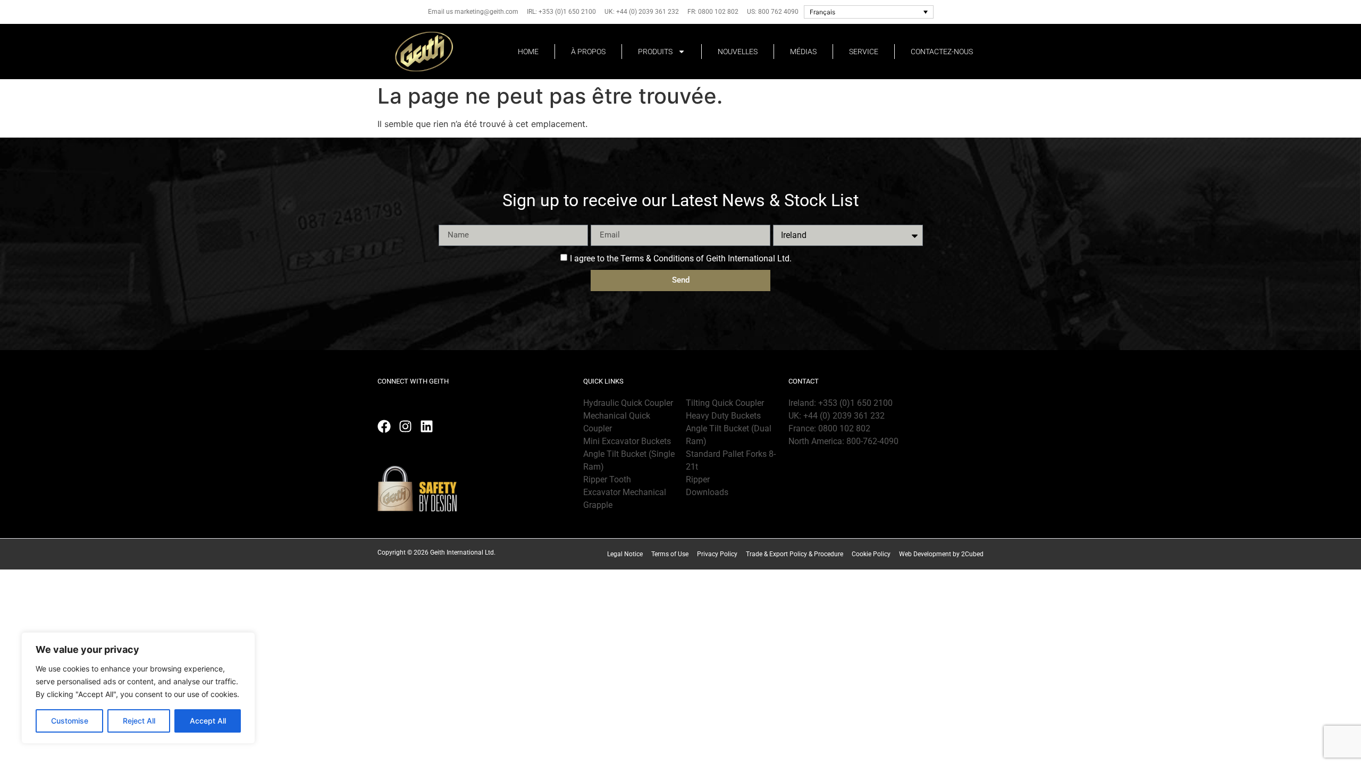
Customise (69, 720)
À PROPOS (588, 51)
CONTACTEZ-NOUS (942, 51)
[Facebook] (384, 426)
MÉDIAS (803, 51)
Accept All (208, 720)
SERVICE (863, 51)
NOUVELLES (738, 51)
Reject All (139, 720)
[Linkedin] (426, 426)
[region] (138, 688)
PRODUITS (655, 51)
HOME (528, 51)
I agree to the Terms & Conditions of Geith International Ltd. (681, 258)
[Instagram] (405, 426)
